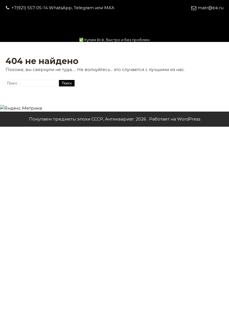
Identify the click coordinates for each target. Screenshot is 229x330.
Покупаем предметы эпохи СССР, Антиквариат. (115, 32)
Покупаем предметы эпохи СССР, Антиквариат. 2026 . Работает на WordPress (114, 119)
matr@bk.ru (210, 7)
